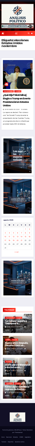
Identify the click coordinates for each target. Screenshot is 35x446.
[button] (28, 33)
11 (9, 237)
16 (29, 237)
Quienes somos (19, 442)
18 (9, 240)
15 (25, 237)
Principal (17, 91)
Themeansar (18, 432)
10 (5, 237)
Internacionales (8, 91)
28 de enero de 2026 (12, 109)
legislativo (9, 383)
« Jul (16, 252)
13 (17, 237)
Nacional (8, 361)
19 (13, 240)
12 (13, 237)
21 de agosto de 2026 (15, 327)
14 (21, 237)
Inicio (3, 437)
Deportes (10, 442)
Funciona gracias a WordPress (12, 430)
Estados (15, 437)
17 (5, 240)
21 (21, 240)
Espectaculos (10, 317)
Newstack (30, 430)
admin (25, 109)
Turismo (3, 442)
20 (17, 240)
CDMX (8, 339)
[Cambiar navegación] (16, 33)
